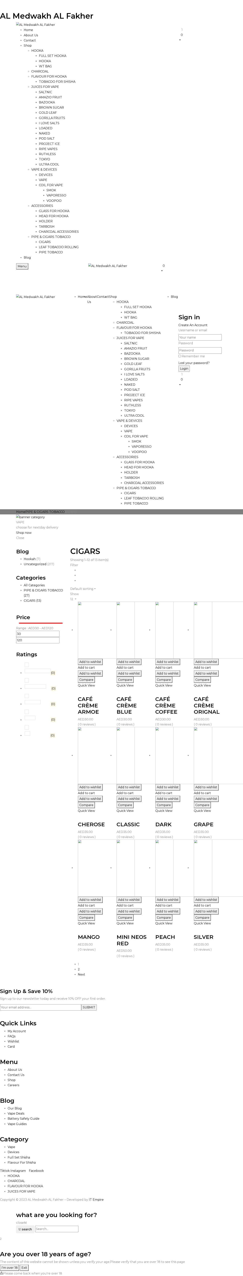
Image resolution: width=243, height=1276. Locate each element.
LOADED (45, 128)
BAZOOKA (47, 102)
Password (185, 343)
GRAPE (203, 824)
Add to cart (86, 667)
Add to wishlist (90, 662)
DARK (163, 824)
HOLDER (46, 221)
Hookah (30, 559)
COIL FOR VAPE (51, 185)
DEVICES (46, 175)
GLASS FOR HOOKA (54, 211)
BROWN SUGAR (51, 107)
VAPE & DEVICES (44, 169)
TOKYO (44, 159)
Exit (24, 1268)
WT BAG (45, 66)
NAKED (44, 133)
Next (81, 974)
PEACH (165, 937)
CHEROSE (91, 824)
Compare (86, 680)
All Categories (34, 585)
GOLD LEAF (48, 112)
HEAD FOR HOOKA (53, 216)
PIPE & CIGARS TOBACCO (51, 237)
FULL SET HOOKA (52, 56)
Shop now (24, 533)
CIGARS (45, 242)
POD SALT (47, 138)
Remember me (193, 356)
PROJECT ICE (49, 144)
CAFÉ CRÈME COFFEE (166, 705)
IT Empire (96, 1199)
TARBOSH (46, 226)
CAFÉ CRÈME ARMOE (88, 705)
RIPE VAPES (48, 149)
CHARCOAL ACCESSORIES (59, 232)
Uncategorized (35, 564)
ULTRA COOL (49, 164)
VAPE (43, 180)
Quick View (87, 685)
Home (20, 512)
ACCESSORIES (42, 206)
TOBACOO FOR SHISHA (57, 81)
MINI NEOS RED (132, 940)
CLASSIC (128, 824)
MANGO (89, 937)
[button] (202, 37)
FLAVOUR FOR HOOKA (49, 76)
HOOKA (37, 50)
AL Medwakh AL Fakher (46, 16)
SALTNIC (45, 92)
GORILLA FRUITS (52, 118)
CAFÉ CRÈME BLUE (127, 705)
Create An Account (192, 325)
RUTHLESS (47, 154)
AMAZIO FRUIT (50, 97)
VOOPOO (54, 201)
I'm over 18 (10, 1268)
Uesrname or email (192, 330)
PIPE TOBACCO (51, 252)
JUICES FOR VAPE (45, 87)
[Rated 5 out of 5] (37, 671)
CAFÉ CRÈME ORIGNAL (207, 705)
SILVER (203, 937)
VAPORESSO (56, 195)
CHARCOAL (40, 71)
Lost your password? (194, 363)
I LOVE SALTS (49, 123)
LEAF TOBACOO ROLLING (59, 247)
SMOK (51, 190)
